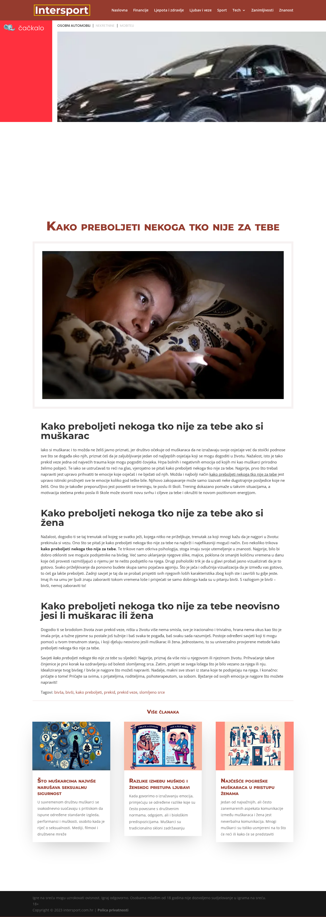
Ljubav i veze (200, 10)
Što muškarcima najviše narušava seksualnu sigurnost (66, 786)
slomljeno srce (152, 692)
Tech (237, 10)
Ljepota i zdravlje (169, 10)
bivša (58, 692)
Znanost (286, 10)
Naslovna (120, 10)
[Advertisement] (163, 175)
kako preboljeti (89, 692)
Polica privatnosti (113, 910)
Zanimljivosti (262, 10)
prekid (109, 692)
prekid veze (127, 692)
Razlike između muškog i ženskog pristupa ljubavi (159, 783)
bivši (69, 692)
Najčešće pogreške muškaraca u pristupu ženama (248, 786)
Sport (222, 10)
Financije (140, 10)
